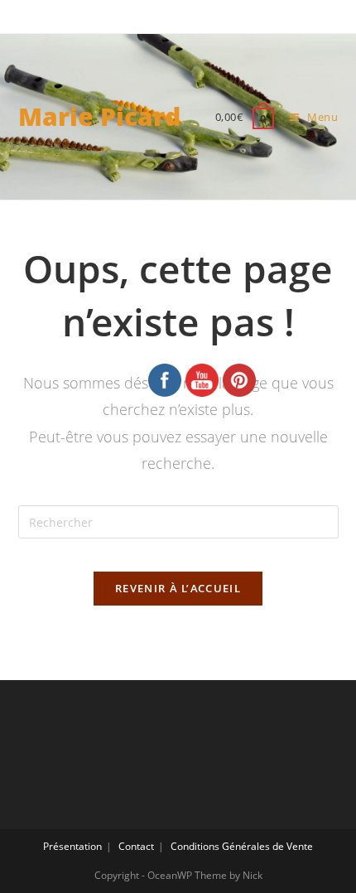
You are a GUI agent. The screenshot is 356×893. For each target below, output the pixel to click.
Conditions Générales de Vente (242, 846)
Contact (136, 846)
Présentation (72, 846)
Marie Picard (99, 116)
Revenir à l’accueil (178, 588)
